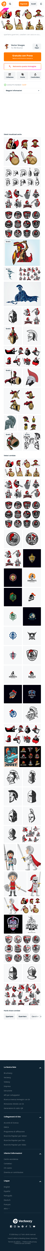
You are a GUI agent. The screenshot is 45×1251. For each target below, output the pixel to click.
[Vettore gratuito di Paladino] (22, 473)
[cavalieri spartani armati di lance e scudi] (10, 273)
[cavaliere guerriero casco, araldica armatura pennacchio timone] (13, 1140)
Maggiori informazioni (14, 90)
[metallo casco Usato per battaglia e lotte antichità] (10, 495)
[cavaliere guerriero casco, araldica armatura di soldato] (13, 1121)
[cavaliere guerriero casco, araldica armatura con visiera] (31, 1197)
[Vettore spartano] (15, 512)
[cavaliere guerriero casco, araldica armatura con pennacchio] (13, 1016)
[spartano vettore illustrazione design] (13, 530)
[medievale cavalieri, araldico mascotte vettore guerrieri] (13, 349)
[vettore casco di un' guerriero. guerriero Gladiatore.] (13, 449)
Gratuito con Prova (22, 56)
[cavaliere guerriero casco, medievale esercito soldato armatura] (13, 1160)
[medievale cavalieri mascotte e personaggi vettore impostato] (13, 1216)
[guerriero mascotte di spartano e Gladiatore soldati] (15, 1081)
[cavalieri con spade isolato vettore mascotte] (15, 287)
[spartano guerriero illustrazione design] (13, 369)
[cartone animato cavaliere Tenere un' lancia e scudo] (30, 1221)
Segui (37, 48)
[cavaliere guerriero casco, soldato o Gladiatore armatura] (13, 330)
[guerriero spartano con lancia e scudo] (22, 307)
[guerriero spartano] (22, 251)
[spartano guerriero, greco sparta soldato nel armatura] (22, 150)
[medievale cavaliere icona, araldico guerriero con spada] (13, 667)
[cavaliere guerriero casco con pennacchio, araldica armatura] (13, 1102)
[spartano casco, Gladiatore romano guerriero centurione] (13, 1198)
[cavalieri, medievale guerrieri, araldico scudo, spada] (22, 223)
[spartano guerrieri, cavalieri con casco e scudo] (22, 576)
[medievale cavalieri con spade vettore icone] (22, 409)
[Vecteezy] (3, 3)
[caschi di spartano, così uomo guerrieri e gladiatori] (22, 176)
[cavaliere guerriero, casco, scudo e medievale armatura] (22, 198)
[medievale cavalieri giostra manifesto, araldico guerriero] (11, 1059)
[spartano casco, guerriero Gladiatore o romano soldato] (13, 388)
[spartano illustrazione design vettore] (13, 430)
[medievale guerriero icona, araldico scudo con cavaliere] (13, 899)
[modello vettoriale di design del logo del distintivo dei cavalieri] (13, 705)
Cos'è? (24, 85)
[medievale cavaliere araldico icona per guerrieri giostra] (13, 647)
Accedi (33, 4)
